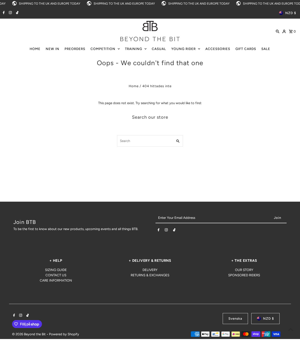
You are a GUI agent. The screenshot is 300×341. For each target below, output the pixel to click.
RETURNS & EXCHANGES (150, 275)
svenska (235, 319)
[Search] (277, 31)
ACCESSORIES (217, 49)
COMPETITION (102, 49)
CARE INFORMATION (56, 280)
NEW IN (52, 49)
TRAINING (133, 49)
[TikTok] (16, 13)
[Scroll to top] (291, 329)
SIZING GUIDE (56, 270)
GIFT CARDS (245, 49)
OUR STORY (244, 270)
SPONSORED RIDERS (244, 275)
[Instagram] (10, 13)
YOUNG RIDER (183, 49)
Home (134, 86)
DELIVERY (150, 270)
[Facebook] (3, 13)
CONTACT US (55, 275)
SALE (265, 49)
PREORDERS (75, 49)
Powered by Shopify (64, 334)
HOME (35, 49)
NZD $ (290, 13)
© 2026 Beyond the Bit (29, 334)
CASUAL (159, 49)
